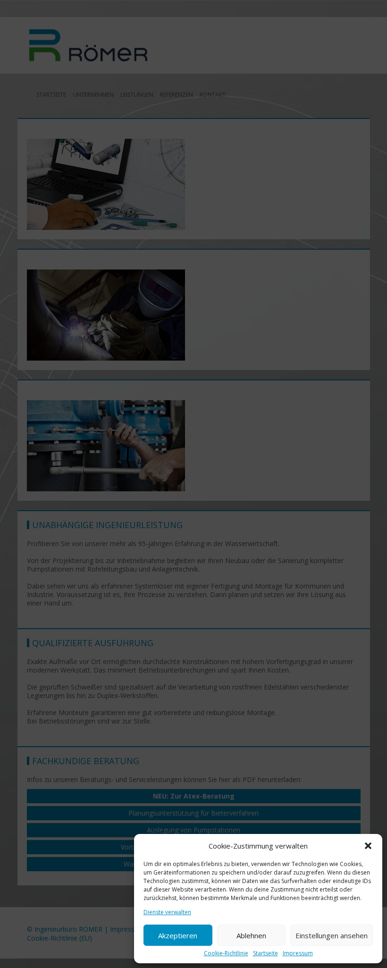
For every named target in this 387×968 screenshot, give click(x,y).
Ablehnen (251, 935)
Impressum (298, 953)
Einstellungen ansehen (331, 935)
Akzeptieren (177, 935)
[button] (368, 845)
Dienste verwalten (167, 912)
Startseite (265, 953)
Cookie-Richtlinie (226, 953)
